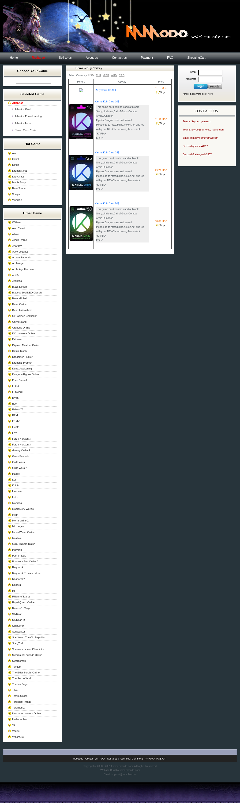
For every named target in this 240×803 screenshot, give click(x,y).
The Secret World (22, 678)
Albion (15, 234)
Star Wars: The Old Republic (28, 637)
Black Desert (19, 286)
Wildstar (16, 222)
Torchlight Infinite (21, 701)
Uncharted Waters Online (26, 713)
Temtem (16, 666)
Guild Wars (18, 462)
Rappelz (17, 584)
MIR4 (15, 514)
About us (92, 57)
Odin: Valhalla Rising (23, 544)
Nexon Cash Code (25, 130)
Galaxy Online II (21, 450)
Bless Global (19, 298)
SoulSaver (18, 625)
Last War (17, 491)
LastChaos (18, 176)
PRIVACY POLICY (155, 758)
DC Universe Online (23, 333)
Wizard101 (18, 736)
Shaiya (16, 194)
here (210, 93)
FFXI (15, 415)
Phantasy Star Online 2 (25, 561)
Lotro (15, 497)
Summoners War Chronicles (28, 649)
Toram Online (19, 695)
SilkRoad (17, 614)
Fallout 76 (17, 409)
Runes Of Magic (21, 608)
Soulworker (18, 631)
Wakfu (15, 731)
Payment (147, 57)
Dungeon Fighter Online (25, 374)
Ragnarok (17, 567)
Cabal (15, 159)
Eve (14, 403)
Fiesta (15, 427)
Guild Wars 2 (19, 468)
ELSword (17, 392)
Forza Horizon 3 (21, 438)
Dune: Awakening (22, 368)
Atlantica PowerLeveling (28, 116)
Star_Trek (18, 643)
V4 (13, 725)
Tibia (15, 690)
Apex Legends (20, 251)
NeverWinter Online (23, 532)
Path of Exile (19, 555)
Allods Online (19, 240)
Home (14, 57)
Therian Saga (19, 684)
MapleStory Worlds (23, 508)
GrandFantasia (20, 456)
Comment (137, 758)
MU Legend (18, 526)
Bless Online (19, 304)
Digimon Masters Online (25, 345)
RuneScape (19, 188)
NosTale (17, 538)
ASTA (15, 275)
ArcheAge (17, 263)
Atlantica (17, 280)
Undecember (19, 719)
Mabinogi (17, 503)
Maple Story (19, 182)
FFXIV (15, 421)
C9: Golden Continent (24, 316)
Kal (14, 479)
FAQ (170, 57)
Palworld (17, 549)
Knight (15, 485)
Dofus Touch (19, 351)
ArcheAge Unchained (24, 269)
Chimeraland (19, 321)
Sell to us (65, 57)
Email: (193, 71)
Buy (162, 92)
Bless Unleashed (21, 310)
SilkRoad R (18, 620)
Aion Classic (19, 228)
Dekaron (17, 339)
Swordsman (19, 660)
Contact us (119, 57)
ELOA (15, 386)
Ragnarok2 (18, 579)
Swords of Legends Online (27, 655)
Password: (191, 78)
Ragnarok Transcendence (27, 573)
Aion (14, 153)
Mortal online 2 (20, 520)
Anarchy (17, 245)
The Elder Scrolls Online (26, 672)
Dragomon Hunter (22, 356)
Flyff (14, 432)
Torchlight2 (18, 707)
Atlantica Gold (22, 109)
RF (14, 590)
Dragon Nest (19, 170)
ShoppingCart (196, 57)
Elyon (15, 397)
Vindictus (17, 200)
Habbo (16, 473)
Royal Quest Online (23, 602)
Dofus (15, 164)
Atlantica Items (23, 123)
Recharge (38, 57)
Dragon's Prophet (22, 362)
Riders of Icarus (21, 596)
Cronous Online (21, 327)
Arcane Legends (21, 257)
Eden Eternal (19, 380)
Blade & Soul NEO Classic (27, 292)
